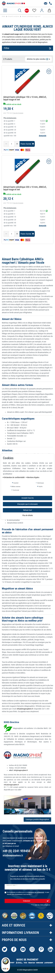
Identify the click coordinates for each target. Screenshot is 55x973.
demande (42, 136)
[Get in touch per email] (45, 3)
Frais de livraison (18, 113)
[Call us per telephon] (50, 3)
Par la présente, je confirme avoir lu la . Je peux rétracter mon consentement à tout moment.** (28, 893)
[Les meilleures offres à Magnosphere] (27, 10)
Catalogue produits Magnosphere (37, 819)
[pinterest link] (41, 949)
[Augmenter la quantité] (17, 144)
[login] (41, 10)
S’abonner (26, 901)
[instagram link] (32, 949)
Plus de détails (27, 515)
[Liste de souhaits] (34, 10)
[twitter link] (4, 949)
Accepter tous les (27, 498)
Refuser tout (27, 510)
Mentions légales (33, 477)
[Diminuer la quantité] (6, 144)
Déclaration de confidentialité (14, 477)
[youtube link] (23, 949)
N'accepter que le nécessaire (27, 504)
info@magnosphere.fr (21, 770)
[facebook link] (13, 949)
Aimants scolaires (13, 16)
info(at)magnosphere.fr (25, 709)
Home (3, 16)
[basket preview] (49, 10)
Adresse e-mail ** (12, 885)
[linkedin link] (50, 949)
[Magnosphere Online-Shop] (13, 3)
